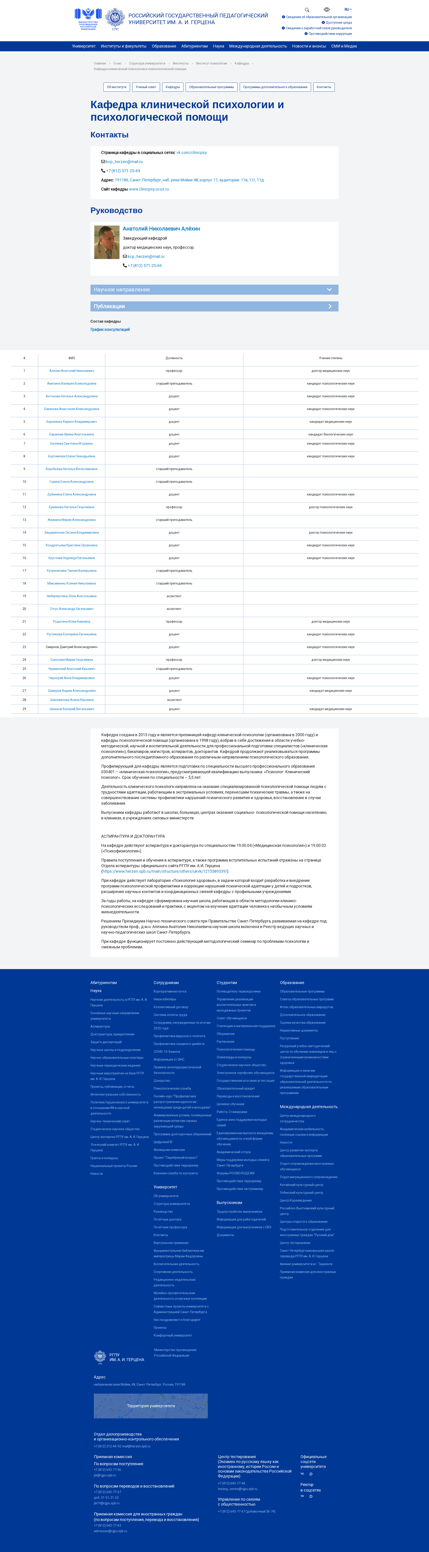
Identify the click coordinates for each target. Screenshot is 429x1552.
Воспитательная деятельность (177, 1264)
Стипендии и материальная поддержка (246, 1026)
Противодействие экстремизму (240, 1189)
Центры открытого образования (304, 1221)
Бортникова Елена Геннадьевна (71, 456)
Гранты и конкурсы (104, 1158)
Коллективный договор (171, 1007)
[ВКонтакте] (304, 1474)
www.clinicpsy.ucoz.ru (149, 189)
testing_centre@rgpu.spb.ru (237, 1489)
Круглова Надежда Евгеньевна (71, 558)
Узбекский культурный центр (301, 1192)
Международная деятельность (258, 46)
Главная (100, 63)
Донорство (162, 1080)
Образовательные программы (211, 87)
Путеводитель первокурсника (239, 991)
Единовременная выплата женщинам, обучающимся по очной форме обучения (245, 1138)
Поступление (289, 1038)
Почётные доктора (167, 1219)
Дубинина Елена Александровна (71, 494)
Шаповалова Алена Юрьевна (72, 700)
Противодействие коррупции (330, 33)
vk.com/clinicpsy (192, 152)
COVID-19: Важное (167, 1051)
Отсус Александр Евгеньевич (71, 609)
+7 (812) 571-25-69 (123, 170)
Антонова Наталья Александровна (72, 396)
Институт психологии (211, 63)
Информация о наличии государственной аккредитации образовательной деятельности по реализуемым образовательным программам (306, 1082)
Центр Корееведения (296, 1200)
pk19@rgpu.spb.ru (107, 1503)
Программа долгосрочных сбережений (182, 1134)
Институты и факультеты (124, 46)
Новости (96, 1173)
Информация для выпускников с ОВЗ (244, 1227)
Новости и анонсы (309, 46)
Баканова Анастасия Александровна (71, 409)
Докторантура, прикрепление (112, 1034)
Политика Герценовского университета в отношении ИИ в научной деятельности (119, 1107)
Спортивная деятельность (173, 1272)
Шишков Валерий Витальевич (72, 709)
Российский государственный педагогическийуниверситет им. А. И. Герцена (198, 18)
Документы (225, 1235)
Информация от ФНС (169, 1059)
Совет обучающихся (232, 1018)
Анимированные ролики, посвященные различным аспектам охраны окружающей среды (183, 1120)
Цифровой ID (163, 1142)
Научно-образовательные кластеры (116, 1057)
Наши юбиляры (165, 999)
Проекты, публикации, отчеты (112, 1086)
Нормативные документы (299, 1030)
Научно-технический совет (110, 1121)
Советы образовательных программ (307, 999)
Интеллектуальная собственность (115, 1094)
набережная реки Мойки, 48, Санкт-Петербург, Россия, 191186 (139, 1384)
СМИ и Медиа (344, 46)
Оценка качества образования (303, 1022)
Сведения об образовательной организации (319, 17)
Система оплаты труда (170, 1015)
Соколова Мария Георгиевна (71, 659)
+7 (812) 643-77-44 (231, 1483)
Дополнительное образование (303, 1015)
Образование (164, 46)
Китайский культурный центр (301, 1185)
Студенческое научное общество (115, 1129)
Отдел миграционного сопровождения (308, 1177)
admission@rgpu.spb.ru (110, 1531)
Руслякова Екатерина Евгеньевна (72, 634)
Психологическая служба (172, 1088)
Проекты (160, 1327)
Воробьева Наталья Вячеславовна (71, 469)
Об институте (116, 87)
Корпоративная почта (170, 991)
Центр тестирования (295, 1243)
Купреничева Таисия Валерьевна (72, 570)
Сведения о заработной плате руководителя (319, 28)
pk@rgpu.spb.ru (105, 1475)
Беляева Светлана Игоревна (71, 443)
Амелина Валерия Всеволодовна (71, 383)
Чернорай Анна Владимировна (72, 678)
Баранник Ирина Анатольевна (71, 434)
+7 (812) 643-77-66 (107, 1469)
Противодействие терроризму (176, 1165)
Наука (218, 46)
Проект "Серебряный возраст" (176, 1157)
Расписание (225, 1041)
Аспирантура (100, 1026)
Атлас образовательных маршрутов (306, 1007)
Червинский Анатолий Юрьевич (71, 669)
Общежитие (226, 1034)
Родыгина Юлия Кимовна (71, 621)
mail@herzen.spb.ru (136, 1446)
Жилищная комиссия (169, 1150)
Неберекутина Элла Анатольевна (72, 596)
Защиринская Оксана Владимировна (71, 532)
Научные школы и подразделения (115, 1050)
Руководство (163, 1211)
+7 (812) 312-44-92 (107, 1446)
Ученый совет (146, 87)
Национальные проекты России (113, 1166)
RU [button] (347, 9)
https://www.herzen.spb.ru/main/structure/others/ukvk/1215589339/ (165, 871)
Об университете (166, 1196)
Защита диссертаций (106, 1042)
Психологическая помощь (236, 1049)
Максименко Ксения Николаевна (71, 583)
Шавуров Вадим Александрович (72, 690)
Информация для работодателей (241, 1219)
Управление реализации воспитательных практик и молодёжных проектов (236, 1004)
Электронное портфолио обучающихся (245, 1073)
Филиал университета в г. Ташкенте (306, 1264)
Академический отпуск (234, 1152)
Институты (181, 63)
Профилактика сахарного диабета (179, 1044)
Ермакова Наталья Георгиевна (71, 507)
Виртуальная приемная (171, 1243)
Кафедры (242, 63)
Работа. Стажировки (232, 1112)
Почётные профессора (170, 1227)
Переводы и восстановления (238, 1096)
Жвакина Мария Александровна (72, 520)
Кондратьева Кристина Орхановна (71, 545)
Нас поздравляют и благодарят (177, 1320)
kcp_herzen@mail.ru (124, 161)
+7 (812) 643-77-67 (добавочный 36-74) (246, 1511)
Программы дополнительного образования (275, 87)
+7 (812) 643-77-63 (107, 1525)
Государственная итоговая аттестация (245, 1080)
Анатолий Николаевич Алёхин (161, 229)
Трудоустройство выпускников (239, 1211)
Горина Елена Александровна (72, 481)
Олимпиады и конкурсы (234, 1057)
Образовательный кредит (236, 1088)
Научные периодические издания (115, 1065)
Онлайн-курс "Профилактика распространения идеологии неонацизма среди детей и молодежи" (182, 1101)
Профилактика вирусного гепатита (179, 1036)
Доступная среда (339, 22)
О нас (118, 63)
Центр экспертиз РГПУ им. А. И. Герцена (119, 1137)
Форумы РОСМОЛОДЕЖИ (235, 1173)
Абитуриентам (194, 46)
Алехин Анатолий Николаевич (71, 371)
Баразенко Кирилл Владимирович (71, 421)
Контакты (324, 87)
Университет (84, 46)
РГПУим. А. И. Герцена (126, 1357)
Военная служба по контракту (176, 1173)
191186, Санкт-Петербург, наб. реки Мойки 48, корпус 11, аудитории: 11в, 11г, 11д (189, 180)
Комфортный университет (173, 1335)
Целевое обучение (230, 1104)
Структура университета (147, 63)
